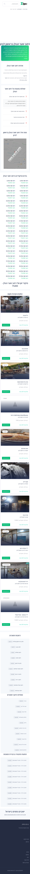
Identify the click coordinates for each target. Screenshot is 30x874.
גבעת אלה (22, 80)
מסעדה (5, 431)
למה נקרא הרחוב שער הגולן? (18, 123)
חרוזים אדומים (20, 750)
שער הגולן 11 (22, 206)
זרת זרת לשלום (20, 728)
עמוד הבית (25, 9)
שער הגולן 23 (22, 236)
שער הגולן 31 (22, 256)
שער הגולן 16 (9, 216)
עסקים (27, 854)
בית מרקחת (5, 332)
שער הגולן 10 (9, 201)
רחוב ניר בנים (18, 674)
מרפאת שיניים (6, 564)
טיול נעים (22, 712)
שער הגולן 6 (9, 191)
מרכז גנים (25, 515)
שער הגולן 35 (22, 261)
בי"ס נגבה (25, 315)
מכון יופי (5, 398)
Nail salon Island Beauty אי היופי (19, 415)
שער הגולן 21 (22, 231)
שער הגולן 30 (9, 251)
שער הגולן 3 (22, 186)
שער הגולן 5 (22, 191)
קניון (4, 498)
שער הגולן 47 (22, 276)
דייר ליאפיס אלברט (23, 581)
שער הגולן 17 (22, 221)
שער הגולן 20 (9, 226)
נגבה (23, 701)
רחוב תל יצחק (18, 663)
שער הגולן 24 (9, 236)
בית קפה (5, 365)
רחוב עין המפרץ (18, 690)
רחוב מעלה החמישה (18, 685)
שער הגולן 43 (22, 271)
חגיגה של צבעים (20, 744)
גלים (23, 723)
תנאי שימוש (26, 839)
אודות (27, 852)
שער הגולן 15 (22, 216)
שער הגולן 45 (9, 271)
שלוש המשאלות (20, 717)
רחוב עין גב (18, 647)
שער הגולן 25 (22, 241)
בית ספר (5, 298)
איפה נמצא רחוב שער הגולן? (19, 111)
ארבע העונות (21, 733)
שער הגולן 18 (9, 221)
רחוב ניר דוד (18, 679)
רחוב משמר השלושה (18, 669)
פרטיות (27, 842)
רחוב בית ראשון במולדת (18, 641)
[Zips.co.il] (24, 3)
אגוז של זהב (21, 706)
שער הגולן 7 (22, 196)
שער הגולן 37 (9, 261)
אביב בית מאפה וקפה (22, 382)
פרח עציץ (22, 739)
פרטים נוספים (6, 325)
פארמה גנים (25, 349)
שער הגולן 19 (22, 226)
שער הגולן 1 (22, 181)
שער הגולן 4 (9, 186)
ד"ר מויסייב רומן (24, 548)
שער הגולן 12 (9, 206)
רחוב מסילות (18, 652)
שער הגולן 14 (9, 211)
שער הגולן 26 (9, 241)
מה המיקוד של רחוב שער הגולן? (18, 96)
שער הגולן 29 (22, 251)
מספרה (5, 465)
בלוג (28, 857)
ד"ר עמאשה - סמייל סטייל (21, 615)
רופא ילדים (5, 531)
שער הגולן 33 (9, 256)
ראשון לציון (20, 9)
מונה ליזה (25, 482)
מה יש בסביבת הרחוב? (20, 117)
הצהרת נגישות (26, 862)
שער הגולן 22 (9, 231)
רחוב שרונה (18, 658)
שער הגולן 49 (9, 276)
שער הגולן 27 (22, 246)
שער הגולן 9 (22, 201)
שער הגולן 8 (9, 196)
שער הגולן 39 (22, 266)
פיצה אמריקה (24, 448)
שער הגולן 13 (22, 211)
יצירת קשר (26, 860)
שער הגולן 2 (9, 181)
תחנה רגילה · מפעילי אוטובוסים (17, 760)
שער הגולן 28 (9, 246)
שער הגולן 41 (9, 266)
